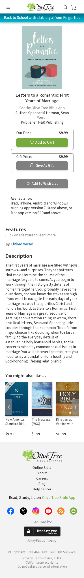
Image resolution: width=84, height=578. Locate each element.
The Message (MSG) (41, 421)
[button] (65, 7)
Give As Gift (44, 165)
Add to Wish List (44, 183)
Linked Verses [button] (22, 244)
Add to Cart (44, 142)
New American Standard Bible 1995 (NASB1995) (15, 426)
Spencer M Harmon (43, 113)
